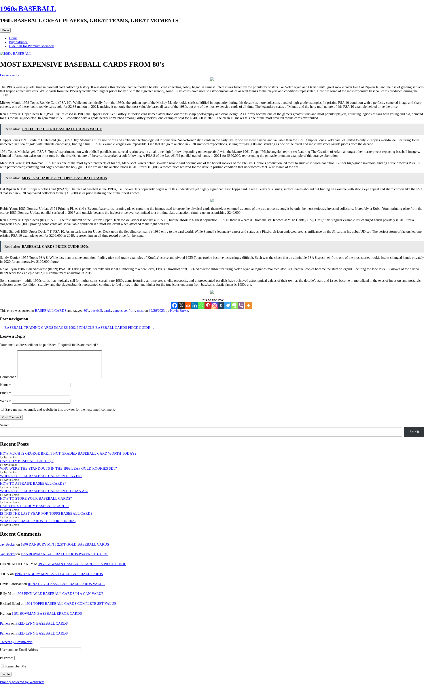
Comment (8, 377)
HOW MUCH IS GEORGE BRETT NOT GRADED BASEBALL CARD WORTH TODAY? (68, 453)
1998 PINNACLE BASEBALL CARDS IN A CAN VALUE (60, 593)
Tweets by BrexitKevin (16, 642)
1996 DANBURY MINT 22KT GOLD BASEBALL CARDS (65, 544)
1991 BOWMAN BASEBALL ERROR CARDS (47, 613)
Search (4, 425)
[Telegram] (227, 305)
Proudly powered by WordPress (22, 682)
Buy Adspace (18, 42)
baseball (96, 310)
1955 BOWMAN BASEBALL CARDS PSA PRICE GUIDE (64, 554)
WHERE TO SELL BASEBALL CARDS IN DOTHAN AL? (44, 491)
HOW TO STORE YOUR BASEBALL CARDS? (36, 498)
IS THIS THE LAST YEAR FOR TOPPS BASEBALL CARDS (46, 513)
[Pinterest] (207, 305)
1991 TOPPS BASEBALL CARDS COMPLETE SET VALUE (70, 603)
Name (5, 385)
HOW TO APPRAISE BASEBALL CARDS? (33, 483)
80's (86, 310)
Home (13, 38)
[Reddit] (188, 305)
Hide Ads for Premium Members (31, 46)
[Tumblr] (221, 305)
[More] (248, 305)
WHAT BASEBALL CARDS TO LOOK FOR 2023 (38, 521)
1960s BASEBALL (28, 9)
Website (5, 401)
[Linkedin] (194, 305)
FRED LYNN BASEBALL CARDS (41, 623)
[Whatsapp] (201, 305)
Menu (5, 30)
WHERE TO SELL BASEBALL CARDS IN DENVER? (41, 476)
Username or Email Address (19, 650)
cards (107, 310)
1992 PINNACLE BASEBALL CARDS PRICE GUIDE (112, 327)
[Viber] (241, 305)
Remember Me (15, 666)
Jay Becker (7, 544)
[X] (181, 305)
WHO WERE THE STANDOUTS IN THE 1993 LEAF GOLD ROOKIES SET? (58, 468)
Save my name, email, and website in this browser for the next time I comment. (60, 409)
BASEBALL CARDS (50, 310)
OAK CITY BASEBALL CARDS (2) (27, 461)
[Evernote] (234, 305)
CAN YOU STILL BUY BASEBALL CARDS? (34, 506)
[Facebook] (174, 305)
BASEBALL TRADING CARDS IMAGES (34, 327)
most (140, 310)
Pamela (5, 623)
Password (6, 658)
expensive (120, 310)
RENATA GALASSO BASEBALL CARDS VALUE (66, 584)
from (132, 310)
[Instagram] (214, 305)
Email (5, 393)
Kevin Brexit (179, 310)
